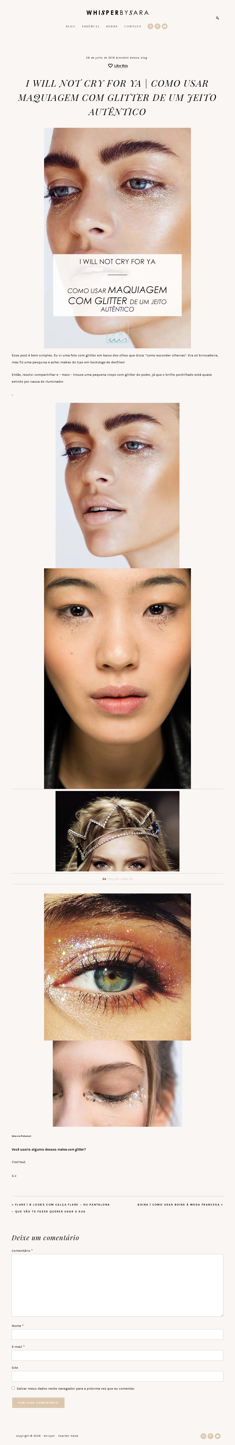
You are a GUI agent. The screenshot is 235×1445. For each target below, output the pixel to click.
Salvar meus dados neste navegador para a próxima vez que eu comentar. (76, 1388)
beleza (134, 57)
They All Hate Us (120, 879)
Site (15, 1367)
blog (144, 57)
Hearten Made (68, 1435)
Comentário (22, 1251)
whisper (117, 13)
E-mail (18, 1347)
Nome (18, 1326)
